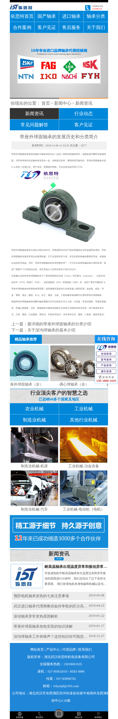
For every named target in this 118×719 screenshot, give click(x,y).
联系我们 (85, 649)
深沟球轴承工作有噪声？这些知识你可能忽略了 (52, 637)
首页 (45, 103)
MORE (59, 559)
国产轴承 (46, 16)
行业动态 (83, 113)
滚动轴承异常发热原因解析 (36, 616)
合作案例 (22, 27)
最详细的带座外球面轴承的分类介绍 (59, 324)
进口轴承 (71, 16)
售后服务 (71, 27)
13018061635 (97, 9)
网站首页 (37, 649)
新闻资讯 (83, 103)
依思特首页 (22, 16)
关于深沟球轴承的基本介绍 (51, 330)
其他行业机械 (83, 419)
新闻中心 (62, 103)
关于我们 (96, 27)
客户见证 (46, 27)
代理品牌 (69, 649)
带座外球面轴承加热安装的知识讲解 (43, 626)
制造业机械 (34, 419)
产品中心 (53, 649)
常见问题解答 (34, 124)
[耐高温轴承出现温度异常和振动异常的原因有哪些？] (29, 576)
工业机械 (83, 408)
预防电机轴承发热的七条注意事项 (41, 596)
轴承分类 (96, 16)
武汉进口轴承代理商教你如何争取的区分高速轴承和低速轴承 (63, 606)
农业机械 (34, 408)
